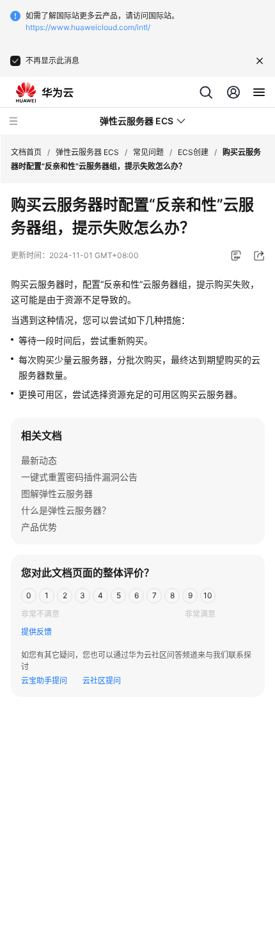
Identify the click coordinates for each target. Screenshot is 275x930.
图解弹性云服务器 (57, 493)
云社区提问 (101, 680)
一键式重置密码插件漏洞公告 (79, 476)
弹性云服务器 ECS (87, 152)
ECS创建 (193, 152)
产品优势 (39, 526)
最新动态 (39, 460)
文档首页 (26, 152)
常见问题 (148, 152)
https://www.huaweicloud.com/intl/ (88, 27)
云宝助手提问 (44, 680)
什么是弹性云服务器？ (66, 510)
